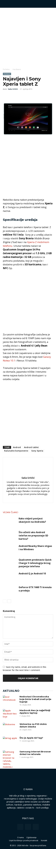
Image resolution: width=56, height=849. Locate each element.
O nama (20, 837)
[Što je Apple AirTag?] (10, 742)
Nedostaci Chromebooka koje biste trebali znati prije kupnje (35, 699)
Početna (6, 69)
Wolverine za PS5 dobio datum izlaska (33, 725)
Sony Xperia (37, 450)
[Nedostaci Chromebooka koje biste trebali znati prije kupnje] (10, 700)
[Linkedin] (28, 499)
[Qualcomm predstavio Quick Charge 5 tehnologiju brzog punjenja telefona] (10, 563)
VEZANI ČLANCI (10, 512)
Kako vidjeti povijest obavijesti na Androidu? (32, 520)
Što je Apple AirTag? (31, 737)
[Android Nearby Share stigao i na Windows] (10, 549)
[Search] (52, 4)
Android (17, 447)
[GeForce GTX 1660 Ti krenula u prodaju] (10, 591)
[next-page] (9, 601)
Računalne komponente (16, 450)
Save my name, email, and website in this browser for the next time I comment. (24, 668)
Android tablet (31, 447)
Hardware (17, 69)
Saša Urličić (13, 89)
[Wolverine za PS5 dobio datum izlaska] (10, 728)
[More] (26, 95)
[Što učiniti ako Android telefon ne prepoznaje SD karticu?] (10, 536)
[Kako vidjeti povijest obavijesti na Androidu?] (10, 522)
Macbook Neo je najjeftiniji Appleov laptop (35, 711)
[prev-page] (4, 601)
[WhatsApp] (19, 95)
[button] (4, 4)
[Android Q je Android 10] (10, 577)
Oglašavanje (31, 837)
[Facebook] (6, 95)
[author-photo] (28, 473)
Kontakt (44, 840)
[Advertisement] (28, 37)
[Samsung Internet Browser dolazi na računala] (10, 760)
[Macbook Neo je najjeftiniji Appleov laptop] (10, 714)
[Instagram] (22, 499)
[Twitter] (12, 95)
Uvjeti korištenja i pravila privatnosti (23, 840)
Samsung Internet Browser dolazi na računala (35, 752)
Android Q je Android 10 (32, 573)
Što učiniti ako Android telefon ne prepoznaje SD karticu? (33, 535)
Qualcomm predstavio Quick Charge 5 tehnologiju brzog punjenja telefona (35, 563)
